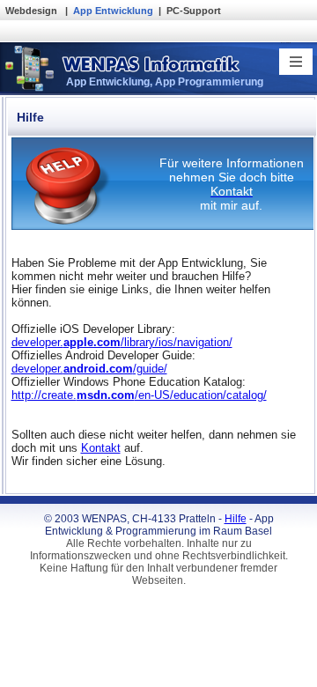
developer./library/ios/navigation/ (121, 342)
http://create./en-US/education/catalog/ (139, 395)
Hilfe (236, 519)
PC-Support (193, 10)
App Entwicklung (113, 10)
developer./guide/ (89, 368)
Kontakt (101, 447)
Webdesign (32, 10)
